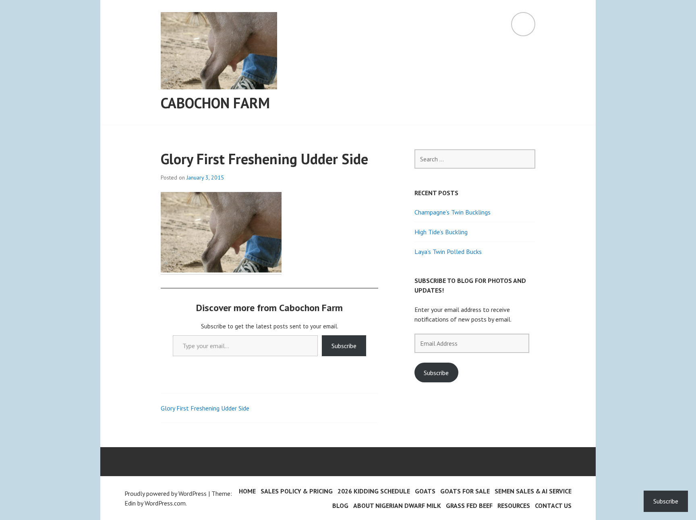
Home (247, 491)
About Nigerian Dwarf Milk (397, 505)
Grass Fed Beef (469, 505)
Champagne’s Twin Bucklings (452, 212)
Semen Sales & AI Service (533, 491)
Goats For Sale (465, 491)
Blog (340, 505)
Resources (513, 505)
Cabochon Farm (215, 102)
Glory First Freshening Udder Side (205, 408)
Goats (425, 491)
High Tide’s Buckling (441, 232)
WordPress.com (165, 503)
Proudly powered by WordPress (165, 493)
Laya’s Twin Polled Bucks (448, 252)
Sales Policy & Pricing (297, 491)
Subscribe (343, 346)
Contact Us (553, 505)
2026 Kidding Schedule (374, 491)
